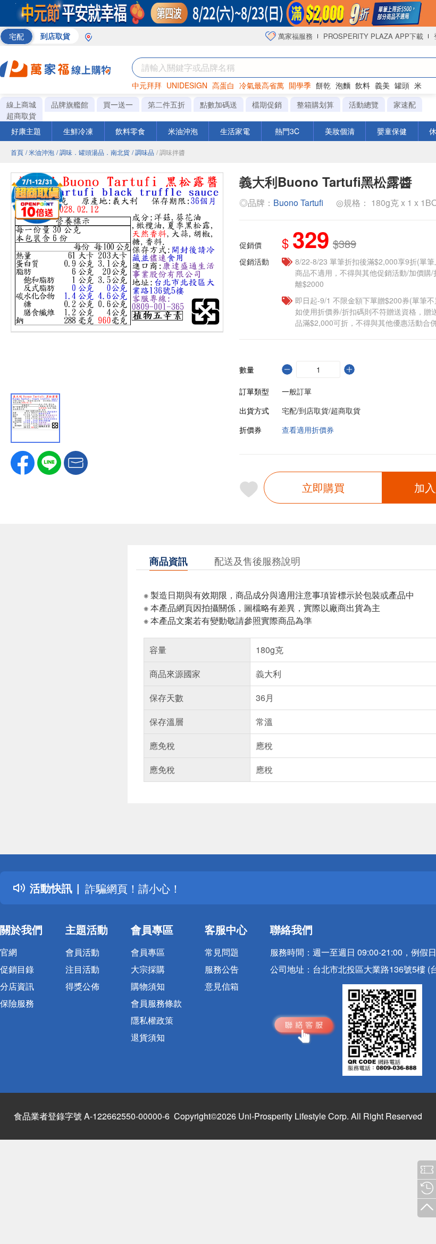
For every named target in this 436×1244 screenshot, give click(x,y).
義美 (382, 85)
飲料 (362, 85)
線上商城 (21, 104)
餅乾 (323, 85)
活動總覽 (364, 104)
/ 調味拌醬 (170, 151)
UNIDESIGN (186, 85)
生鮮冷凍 (78, 131)
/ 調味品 (143, 151)
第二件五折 (166, 104)
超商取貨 (21, 115)
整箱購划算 (315, 104)
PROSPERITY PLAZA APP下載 (373, 36)
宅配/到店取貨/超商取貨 (321, 410)
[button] (76, 461)
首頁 (17, 151)
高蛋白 (223, 85)
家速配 (404, 104)
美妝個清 (340, 131)
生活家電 (235, 131)
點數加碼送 (218, 104)
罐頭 (402, 85)
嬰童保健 (392, 131)
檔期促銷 (267, 104)
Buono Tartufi (298, 202)
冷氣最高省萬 (261, 85)
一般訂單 (297, 391)
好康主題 (26, 131)
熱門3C (287, 131)
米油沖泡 (183, 131)
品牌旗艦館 (69, 104)
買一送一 (118, 104)
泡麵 (343, 85)
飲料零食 (130, 131)
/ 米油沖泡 (40, 151)
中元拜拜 (147, 85)
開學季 (300, 85)
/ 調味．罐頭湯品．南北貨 (93, 151)
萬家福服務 (294, 36)
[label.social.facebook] (23, 461)
